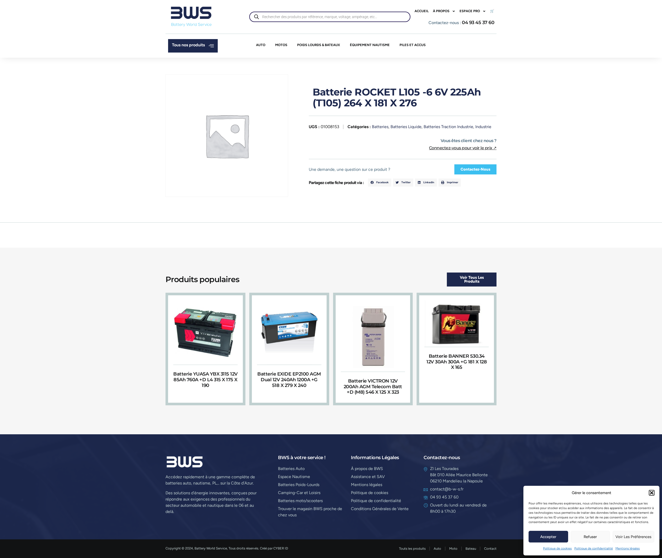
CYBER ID (280, 548)
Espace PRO (470, 11)
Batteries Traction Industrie (448, 126)
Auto (260, 45)
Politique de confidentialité (593, 548)
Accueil (422, 11)
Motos (281, 45)
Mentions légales (627, 548)
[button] (651, 492)
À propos (441, 11)
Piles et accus (413, 45)
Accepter (548, 536)
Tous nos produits (188, 44)
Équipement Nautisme (370, 45)
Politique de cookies (557, 548)
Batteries (380, 126)
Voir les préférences (633, 536)
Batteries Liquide (406, 126)
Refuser (590, 536)
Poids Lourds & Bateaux (318, 45)
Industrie (483, 126)
